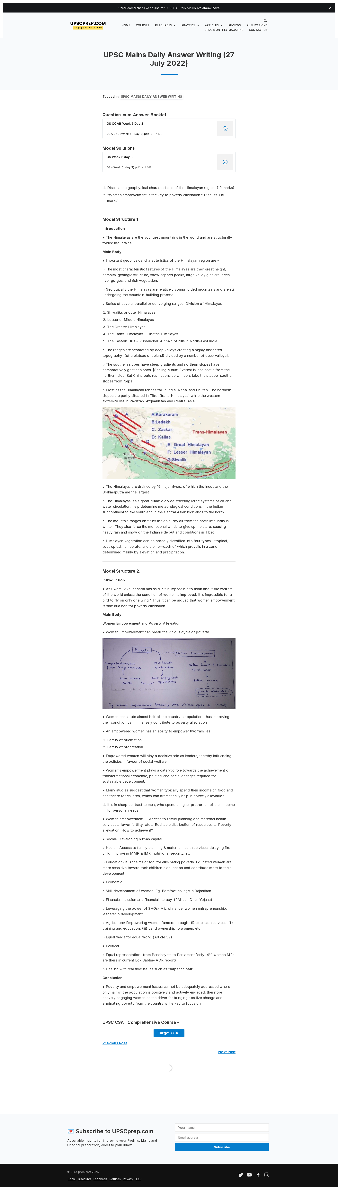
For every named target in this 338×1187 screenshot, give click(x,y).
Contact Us (258, 29)
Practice (188, 25)
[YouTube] (249, 1176)
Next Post (227, 1052)
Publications (257, 25)
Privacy (128, 1179)
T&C (138, 1179)
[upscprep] (88, 25)
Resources (163, 25)
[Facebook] (258, 1176)
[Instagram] (266, 1176)
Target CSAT (169, 1033)
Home (126, 25)
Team (72, 1179)
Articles (212, 25)
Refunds (115, 1179)
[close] (330, 8)
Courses (142, 25)
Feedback (100, 1179)
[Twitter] (240, 1176)
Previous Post (114, 1043)
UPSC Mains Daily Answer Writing (151, 96)
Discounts (84, 1179)
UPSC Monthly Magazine (224, 29)
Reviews (234, 25)
